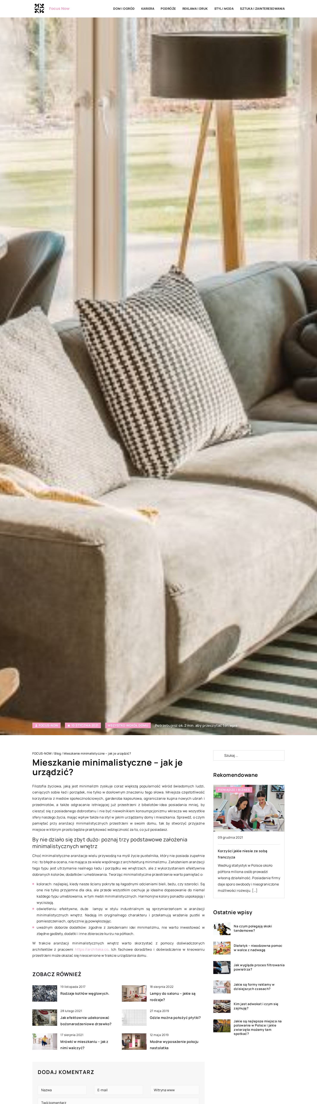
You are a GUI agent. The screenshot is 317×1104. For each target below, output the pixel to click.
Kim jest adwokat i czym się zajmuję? (256, 1006)
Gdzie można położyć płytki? (175, 1017)
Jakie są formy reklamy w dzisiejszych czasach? (254, 987)
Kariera (147, 8)
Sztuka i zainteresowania (262, 8)
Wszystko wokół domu (128, 725)
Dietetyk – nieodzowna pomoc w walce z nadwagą (258, 948)
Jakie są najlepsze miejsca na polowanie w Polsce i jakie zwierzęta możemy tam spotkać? (258, 1027)
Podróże (168, 8)
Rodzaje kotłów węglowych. (85, 993)
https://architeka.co (91, 949)
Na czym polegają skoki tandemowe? (253, 928)
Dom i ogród (124, 8)
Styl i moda (224, 8)
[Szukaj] (218, 755)
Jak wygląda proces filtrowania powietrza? (259, 967)
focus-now (48, 725)
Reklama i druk (195, 8)
